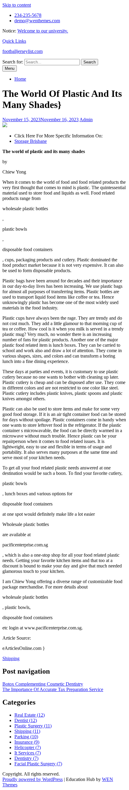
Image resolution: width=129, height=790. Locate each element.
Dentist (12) (25, 720)
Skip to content (16, 5)
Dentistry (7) (26, 758)
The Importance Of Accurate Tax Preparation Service (52, 689)
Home (20, 78)
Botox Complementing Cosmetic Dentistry (42, 684)
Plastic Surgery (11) (33, 725)
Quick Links (14, 41)
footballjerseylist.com (22, 51)
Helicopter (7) (27, 747)
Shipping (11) (27, 731)
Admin (86, 119)
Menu (9, 68)
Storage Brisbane (30, 141)
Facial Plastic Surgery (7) (38, 763)
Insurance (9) (26, 742)
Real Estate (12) (29, 715)
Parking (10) (26, 736)
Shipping (11, 658)
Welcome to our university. (42, 30)
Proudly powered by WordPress (32, 779)
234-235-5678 (27, 15)
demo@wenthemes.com (37, 20)
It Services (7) (27, 752)
